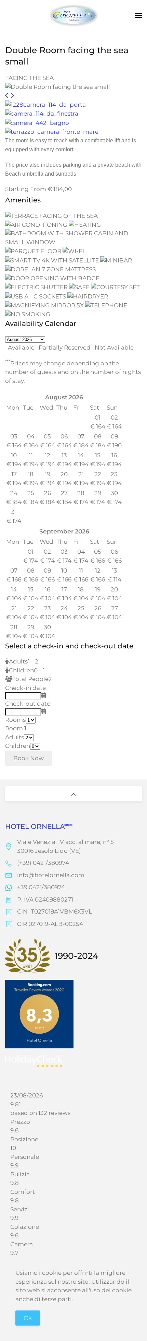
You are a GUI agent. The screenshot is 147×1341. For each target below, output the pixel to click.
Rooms (15, 719)
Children (17, 745)
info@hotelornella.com (50, 875)
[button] (138, 15)
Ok (28, 1318)
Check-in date (25, 687)
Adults (14, 737)
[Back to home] (73, 15)
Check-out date (27, 703)
